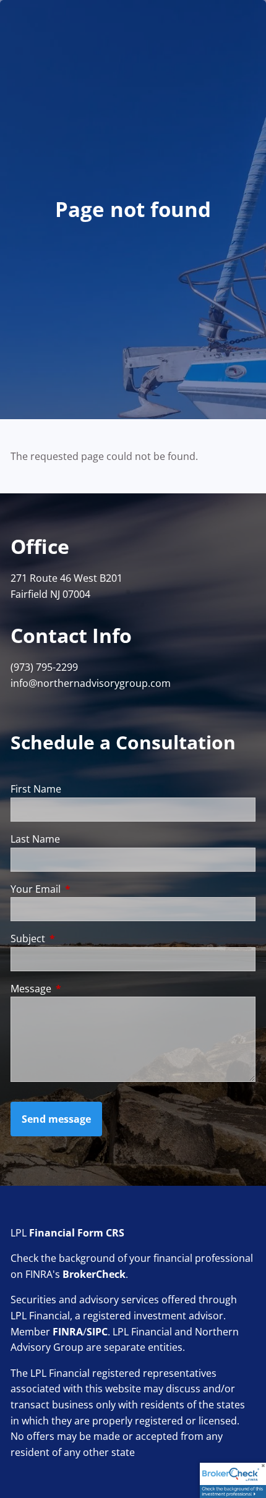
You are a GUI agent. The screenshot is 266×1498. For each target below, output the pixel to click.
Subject (78, 938)
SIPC (97, 1331)
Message (81, 988)
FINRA (68, 1331)
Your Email (85, 889)
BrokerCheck (94, 1274)
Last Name (35, 839)
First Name (36, 789)
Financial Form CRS (76, 1233)
